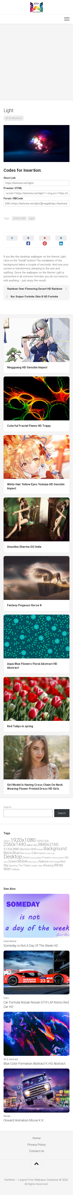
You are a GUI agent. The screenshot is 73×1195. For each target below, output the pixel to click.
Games (61, 858)
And (33, 849)
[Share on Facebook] (28, 240)
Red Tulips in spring (20, 726)
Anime (40, 849)
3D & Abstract (13, 118)
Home (37, 1138)
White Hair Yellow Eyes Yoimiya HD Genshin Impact (35, 486)
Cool (48, 853)
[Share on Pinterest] (44, 240)
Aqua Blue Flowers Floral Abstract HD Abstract (32, 666)
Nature (44, 861)
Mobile (23, 861)
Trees (26, 865)
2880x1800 (31, 845)
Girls (6, 862)
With (7, 869)
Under (34, 865)
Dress (26, 857)
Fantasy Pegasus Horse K (24, 605)
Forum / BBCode (13, 198)
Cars (35, 853)
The (20, 865)
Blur (22, 853)
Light (31, 218)
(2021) (7, 841)
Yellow (15, 869)
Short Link (10, 177)
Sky (6, 865)
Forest (54, 858)
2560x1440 (19, 218)
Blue (16, 853)
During (33, 858)
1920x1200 (42, 841)
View (40, 865)
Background (55, 848)
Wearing (48, 865)
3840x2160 (48, 844)
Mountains (33, 862)
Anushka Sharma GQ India (24, 546)
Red (62, 861)
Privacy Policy (36, 1144)
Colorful (42, 853)
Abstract (25, 849)
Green (12, 861)
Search (8, 807)
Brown (28, 853)
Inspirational (10, 941)
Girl (66, 857)
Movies (7, 1116)
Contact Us (36, 1151)
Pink (51, 861)
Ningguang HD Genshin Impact (27, 367)
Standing (13, 865)
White (58, 865)
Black (8, 853)
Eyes (39, 857)
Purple (57, 862)
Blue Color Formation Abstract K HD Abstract (34, 1063)
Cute (52, 853)
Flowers (46, 857)
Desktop (13, 857)
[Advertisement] (36, 62)
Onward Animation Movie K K (24, 1120)
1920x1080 (23, 840)
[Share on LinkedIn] (61, 240)
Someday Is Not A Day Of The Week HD (31, 945)
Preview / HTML (13, 188)
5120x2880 (11, 849)
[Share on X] (12, 240)
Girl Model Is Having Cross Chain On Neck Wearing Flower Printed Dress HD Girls (35, 787)
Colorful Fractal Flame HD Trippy (29, 425)
